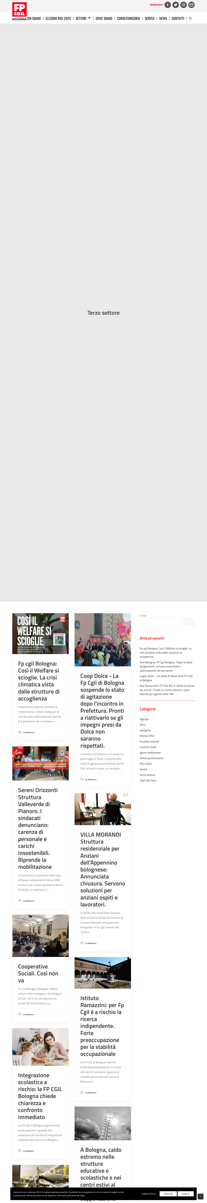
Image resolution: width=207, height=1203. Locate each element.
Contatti (178, 18)
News (163, 18)
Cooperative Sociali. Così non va (38, 973)
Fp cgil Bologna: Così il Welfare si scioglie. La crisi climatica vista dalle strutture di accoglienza (39, 681)
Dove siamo (104, 18)
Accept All (185, 1193)
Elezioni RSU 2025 (58, 18)
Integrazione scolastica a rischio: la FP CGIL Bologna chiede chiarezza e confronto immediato (40, 1096)
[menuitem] (156, 7)
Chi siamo (34, 18)
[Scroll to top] (200, 1196)
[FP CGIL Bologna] (19, 11)
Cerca (143, 615)
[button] (192, 18)
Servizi (149, 18)
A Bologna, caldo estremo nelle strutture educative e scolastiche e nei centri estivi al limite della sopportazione (100, 1174)
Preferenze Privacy (149, 1193)
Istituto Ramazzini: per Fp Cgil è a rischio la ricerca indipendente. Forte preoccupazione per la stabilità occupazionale (102, 1025)
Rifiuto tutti (168, 1193)
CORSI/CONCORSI (128, 18)
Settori (81, 18)
